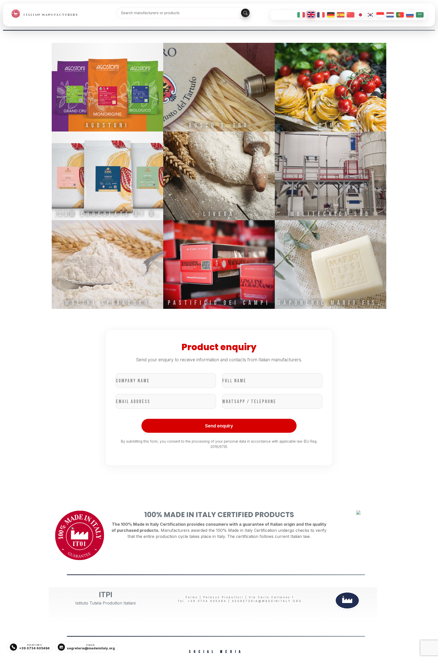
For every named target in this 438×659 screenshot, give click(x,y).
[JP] (360, 15)
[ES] (341, 15)
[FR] (321, 15)
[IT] (301, 15)
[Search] (245, 13)
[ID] (380, 15)
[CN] (350, 15)
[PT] (400, 15)
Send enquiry (219, 425)
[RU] (410, 15)
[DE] (331, 15)
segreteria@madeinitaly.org (267, 600)
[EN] (311, 14)
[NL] (390, 15)
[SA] (420, 15)
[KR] (370, 15)
